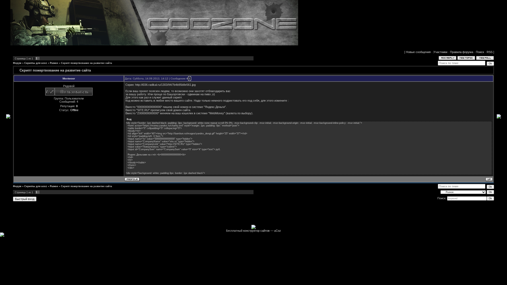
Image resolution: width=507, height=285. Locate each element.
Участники (440, 52)
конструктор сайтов (256, 230)
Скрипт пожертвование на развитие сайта (86, 63)
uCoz (277, 230)
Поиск (480, 52)
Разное (54, 63)
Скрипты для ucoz (35, 63)
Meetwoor (69, 78)
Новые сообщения (418, 52)
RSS (489, 52)
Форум (17, 63)
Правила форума (461, 52)
